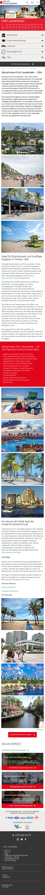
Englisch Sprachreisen (10, 591)
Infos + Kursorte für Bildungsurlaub (21, 806)
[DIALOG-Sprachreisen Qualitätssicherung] (22, 820)
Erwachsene (11, 68)
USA (23, 68)
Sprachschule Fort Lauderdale (12, 278)
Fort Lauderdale (13, 21)
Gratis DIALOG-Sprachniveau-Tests (21, 768)
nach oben (39, 730)
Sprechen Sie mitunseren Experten (8, 868)
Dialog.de (4, 68)
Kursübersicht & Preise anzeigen (20, 734)
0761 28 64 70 (23, 835)
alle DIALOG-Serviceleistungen (14, 750)
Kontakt (26, 580)
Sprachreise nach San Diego (11, 552)
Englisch (18, 68)
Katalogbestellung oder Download (21, 787)
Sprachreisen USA (9, 587)
